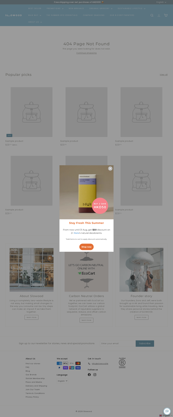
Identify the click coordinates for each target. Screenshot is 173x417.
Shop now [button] (86, 247)
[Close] (110, 168)
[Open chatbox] (167, 411)
